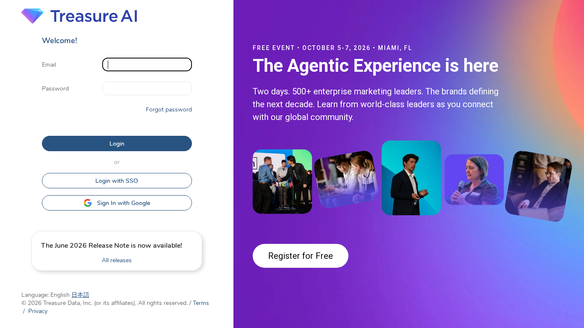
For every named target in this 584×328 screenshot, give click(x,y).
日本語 (80, 295)
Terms (201, 303)
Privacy (37, 311)
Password (55, 89)
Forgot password (169, 109)
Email (49, 65)
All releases (117, 260)
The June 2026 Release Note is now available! (111, 245)
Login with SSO (116, 181)
